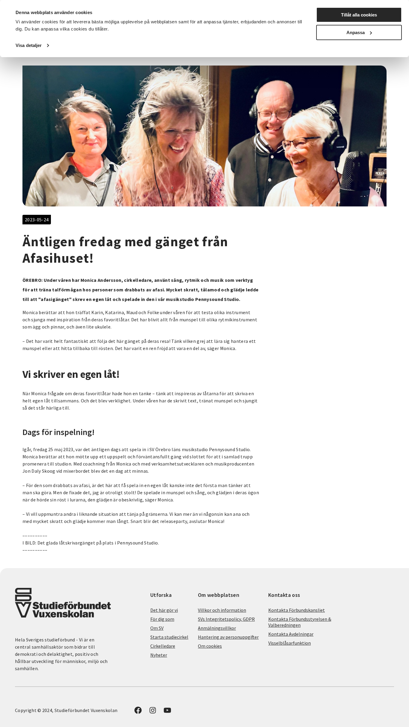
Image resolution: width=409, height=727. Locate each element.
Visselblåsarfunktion (289, 643)
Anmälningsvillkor (217, 628)
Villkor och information (222, 610)
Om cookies (210, 646)
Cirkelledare (162, 646)
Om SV (156, 628)
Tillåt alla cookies (359, 14)
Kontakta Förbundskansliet (296, 610)
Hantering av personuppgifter (228, 637)
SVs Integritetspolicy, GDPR (226, 619)
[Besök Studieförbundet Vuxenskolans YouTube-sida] (167, 712)
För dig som (162, 619)
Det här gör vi (164, 610)
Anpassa (355, 32)
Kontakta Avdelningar (290, 634)
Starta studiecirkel (169, 637)
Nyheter (158, 655)
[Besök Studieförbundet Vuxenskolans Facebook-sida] (138, 712)
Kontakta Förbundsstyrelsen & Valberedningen (299, 622)
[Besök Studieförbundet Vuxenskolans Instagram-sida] (152, 712)
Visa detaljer (29, 45)
